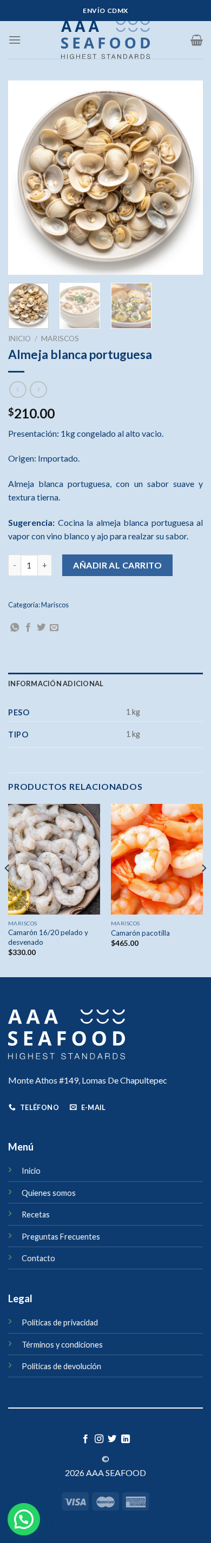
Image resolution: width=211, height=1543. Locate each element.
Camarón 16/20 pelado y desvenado (48, 937)
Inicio (19, 338)
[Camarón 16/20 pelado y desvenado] (54, 859)
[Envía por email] (54, 628)
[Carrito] (196, 40)
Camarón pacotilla (140, 933)
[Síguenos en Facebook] (85, 1439)
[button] (24, 1519)
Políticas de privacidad (60, 1322)
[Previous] (25, 177)
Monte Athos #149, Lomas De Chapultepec (87, 1080)
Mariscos (60, 338)
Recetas (36, 1214)
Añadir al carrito (117, 565)
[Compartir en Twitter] (41, 628)
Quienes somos (49, 1192)
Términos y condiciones (62, 1344)
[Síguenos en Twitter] (112, 1439)
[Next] (185, 177)
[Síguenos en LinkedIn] (125, 1439)
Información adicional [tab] (55, 683)
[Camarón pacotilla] (157, 859)
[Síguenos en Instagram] (99, 1439)
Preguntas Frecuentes (61, 1236)
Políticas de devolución (61, 1366)
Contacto (38, 1258)
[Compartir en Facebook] (28, 628)
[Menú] (14, 39)
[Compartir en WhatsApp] (14, 628)
